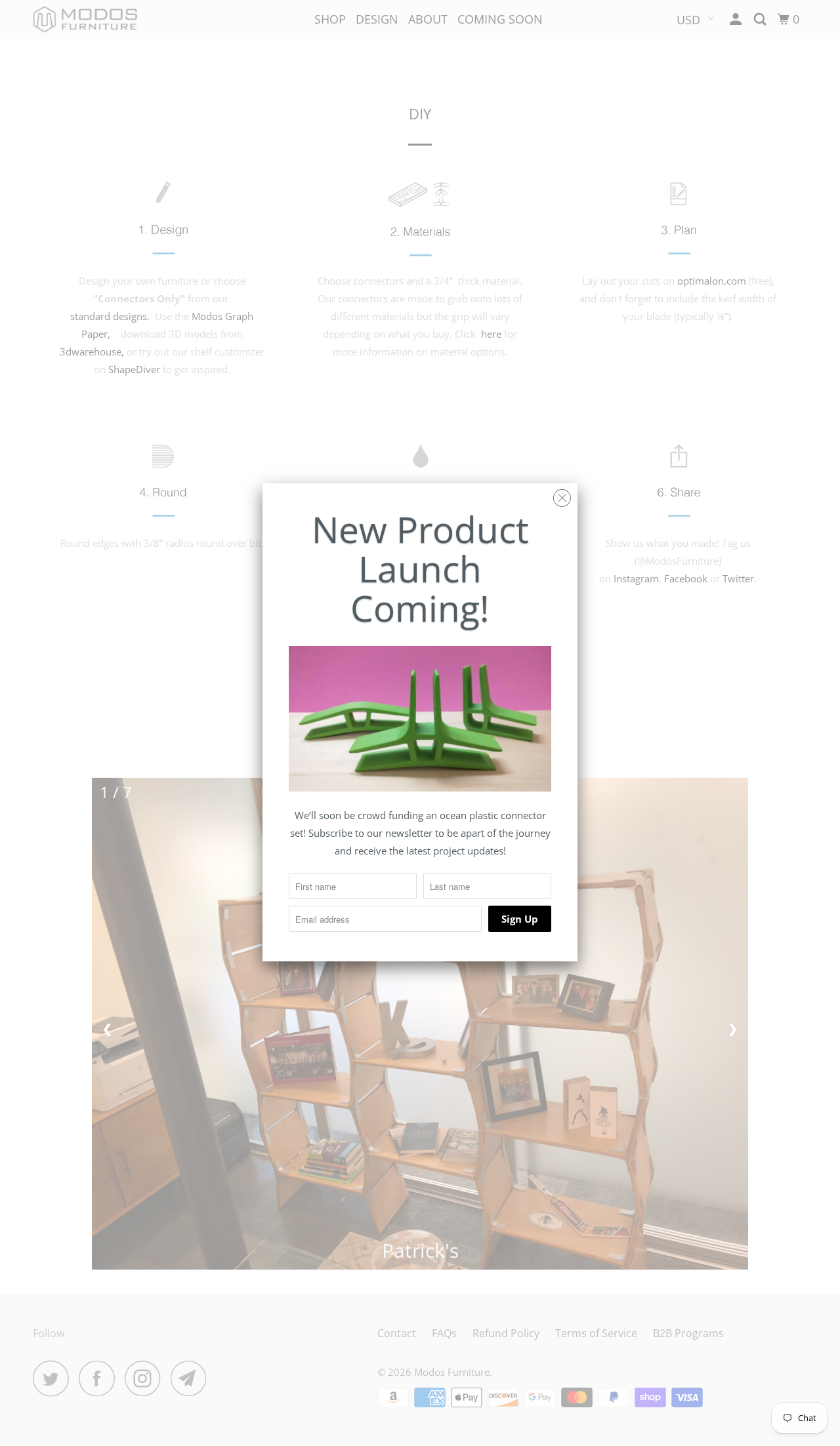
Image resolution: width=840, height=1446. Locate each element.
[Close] (562, 494)
